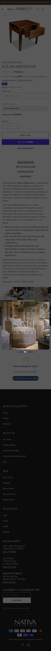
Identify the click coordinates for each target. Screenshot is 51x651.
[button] (5, 9)
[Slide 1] (24, 352)
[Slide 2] (26, 352)
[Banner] (25, 326)
